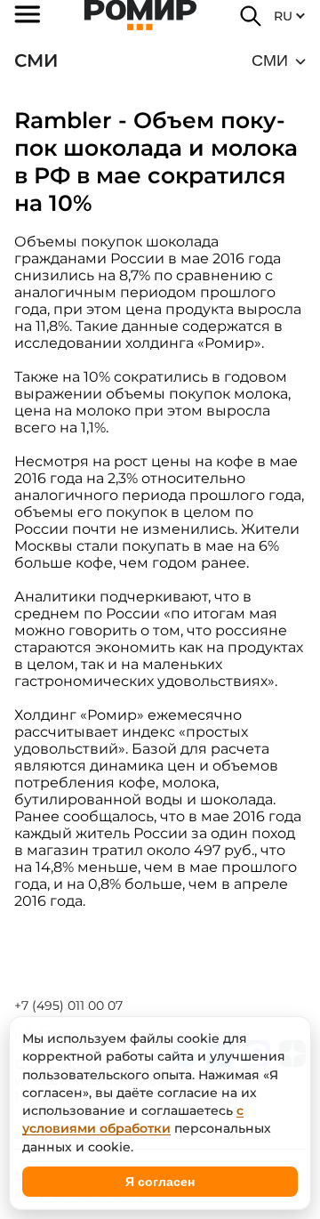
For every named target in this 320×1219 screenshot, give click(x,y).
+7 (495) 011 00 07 (68, 1005)
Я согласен (160, 1182)
